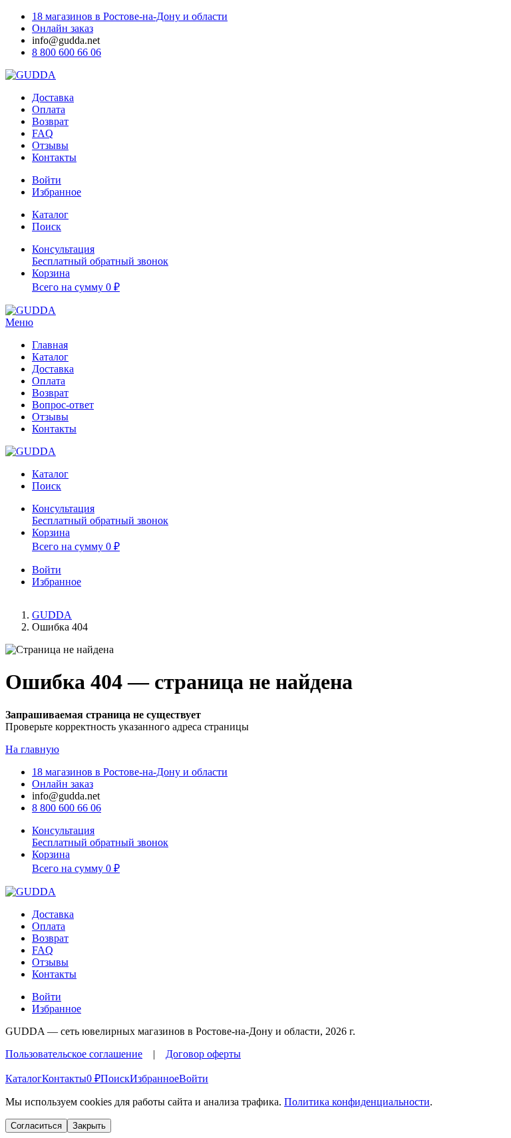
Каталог (50, 356)
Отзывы (50, 145)
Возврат (50, 121)
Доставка (53, 97)
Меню (19, 322)
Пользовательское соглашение (73, 1054)
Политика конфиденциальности (357, 1101)
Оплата (48, 109)
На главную (32, 749)
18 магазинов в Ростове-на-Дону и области (130, 16)
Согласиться (36, 1126)
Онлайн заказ (62, 28)
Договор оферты (203, 1054)
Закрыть (89, 1126)
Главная (50, 345)
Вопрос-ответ (63, 404)
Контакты (54, 157)
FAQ (42, 133)
